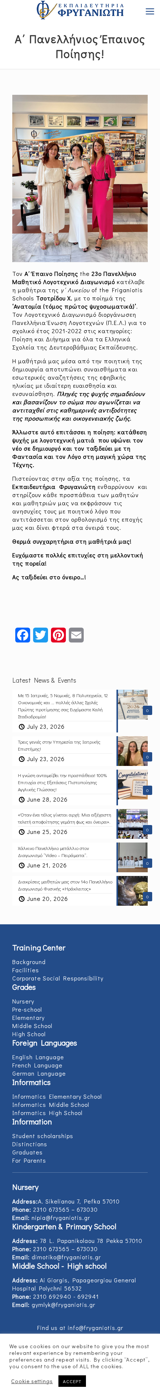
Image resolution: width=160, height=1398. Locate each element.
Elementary (28, 1017)
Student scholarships (42, 1136)
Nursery (23, 1001)
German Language (39, 1073)
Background (29, 962)
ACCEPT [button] (72, 1381)
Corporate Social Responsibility (57, 978)
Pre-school (27, 1009)
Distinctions (29, 1144)
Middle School (32, 1026)
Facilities (25, 970)
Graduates (27, 1152)
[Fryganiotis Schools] (80, 11)
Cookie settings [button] (32, 1381)
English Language (38, 1057)
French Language (37, 1065)
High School (29, 1034)
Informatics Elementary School (57, 1096)
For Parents (29, 1160)
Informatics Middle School (50, 1104)
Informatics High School (47, 1113)
